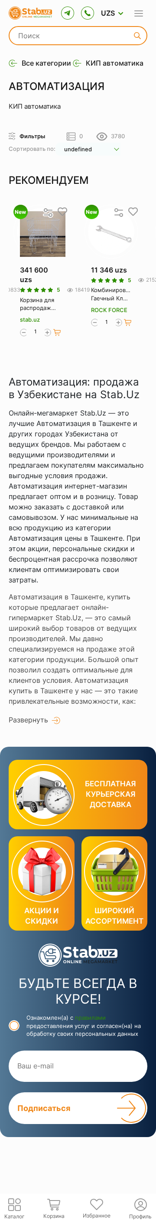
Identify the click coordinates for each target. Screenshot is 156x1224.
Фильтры (32, 136)
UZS (108, 13)
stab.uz (30, 319)
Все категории (46, 63)
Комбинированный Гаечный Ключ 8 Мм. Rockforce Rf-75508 (111, 294)
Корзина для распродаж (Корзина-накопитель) (37, 304)
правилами (90, 1017)
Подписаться (43, 1108)
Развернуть (28, 719)
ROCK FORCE (109, 309)
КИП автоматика (114, 63)
